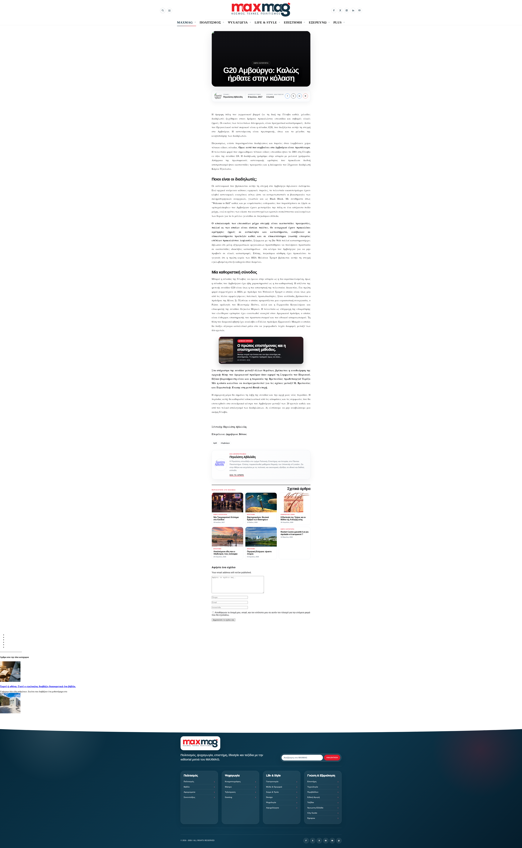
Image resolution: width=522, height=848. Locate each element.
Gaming (228, 797)
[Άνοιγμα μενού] (169, 10)
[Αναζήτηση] (162, 10)
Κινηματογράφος (233, 781)
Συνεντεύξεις (189, 797)
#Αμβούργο (225, 443)
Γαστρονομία (272, 781)
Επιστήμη (311, 781)
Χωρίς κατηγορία (261, 63)
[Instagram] (346, 10)
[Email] (359, 10)
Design (269, 797)
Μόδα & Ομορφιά (274, 787)
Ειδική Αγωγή (313, 797)
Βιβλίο (187, 787)
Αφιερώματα (189, 792)
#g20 (215, 443)
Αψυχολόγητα (272, 808)
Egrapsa (311, 818)
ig (326, 841)
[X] (340, 10)
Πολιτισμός (189, 781)
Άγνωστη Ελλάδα (315, 808)
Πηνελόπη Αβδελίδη (243, 457)
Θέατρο (228, 787)
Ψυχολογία (271, 802)
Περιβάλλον (312, 792)
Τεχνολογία (312, 787)
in (299, 96)
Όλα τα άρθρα (237, 475)
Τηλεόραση (230, 792)
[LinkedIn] (353, 10)
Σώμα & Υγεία (272, 792)
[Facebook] (333, 10)
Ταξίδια (310, 802)
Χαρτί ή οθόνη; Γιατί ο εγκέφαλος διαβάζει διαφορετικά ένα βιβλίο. (38, 686)
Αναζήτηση (332, 758)
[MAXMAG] (261, 9)
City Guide (312, 813)
